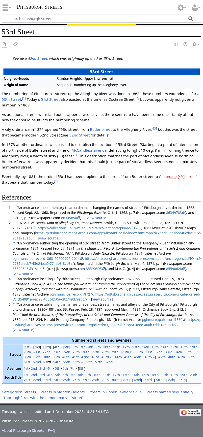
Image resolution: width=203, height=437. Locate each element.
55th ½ (78, 362)
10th (106, 347)
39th (56, 357)
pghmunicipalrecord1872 (70, 294)
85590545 (20, 268)
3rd (47, 347)
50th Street (11, 99)
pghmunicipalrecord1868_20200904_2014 (46, 258)
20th (27, 352)
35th (188, 352)
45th (127, 357)
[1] (24, 98)
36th (27, 357)
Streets (30, 391)
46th (137, 357)
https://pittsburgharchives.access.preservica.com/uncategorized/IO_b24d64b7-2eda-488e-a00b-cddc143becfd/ (107, 322)
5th (66, 347)
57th (98, 362)
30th (139, 352)
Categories (11, 391)
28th (105, 352)
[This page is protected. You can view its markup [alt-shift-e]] (176, 44)
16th (164, 347)
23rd (56, 352)
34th (178, 352)
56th (89, 362)
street (177, 176)
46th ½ (150, 357)
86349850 (69, 217)
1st (27, 347)
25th (76, 352)
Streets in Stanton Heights (62, 391)
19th (193, 347)
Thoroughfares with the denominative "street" (43, 397)
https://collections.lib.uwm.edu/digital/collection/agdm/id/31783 (89, 228)
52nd (37, 362)
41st (75, 357)
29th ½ (127, 352)
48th (171, 357)
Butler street (101, 129)
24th (66, 352)
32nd (158, 352)
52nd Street (37, 58)
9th (98, 347)
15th (155, 347)
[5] (56, 181)
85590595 (94, 268)
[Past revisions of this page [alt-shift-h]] (185, 44)
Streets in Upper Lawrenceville (115, 391)
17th (174, 347)
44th (118, 357)
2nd (37, 347)
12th (126, 347)
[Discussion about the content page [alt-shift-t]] (15, 44)
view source (96, 217)
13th (135, 347)
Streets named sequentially (169, 391)
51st (27, 362)
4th (56, 347)
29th (114, 352)
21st (36, 352)
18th (184, 347)
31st (148, 352)
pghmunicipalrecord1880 (162, 319)
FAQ (51, 430)
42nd (85, 357)
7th (82, 347)
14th (145, 347)
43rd (95, 357)
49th (181, 357)
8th (90, 347)
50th (191, 357)
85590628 (174, 268)
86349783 (174, 212)
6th (75, 347)
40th (66, 357)
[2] (137, 98)
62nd (109, 362)
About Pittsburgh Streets (23, 430)
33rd (168, 352)
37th (37, 357)
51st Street (50, 99)
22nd (47, 352)
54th (56, 362)
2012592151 (22, 228)
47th (162, 357)
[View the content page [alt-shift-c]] (4, 44)
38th (46, 357)
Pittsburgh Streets (39, 7)
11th (116, 347)
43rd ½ (107, 357)
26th (85, 352)
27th (95, 352)
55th (66, 362)
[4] (76, 155)
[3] (155, 128)
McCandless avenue (89, 150)
